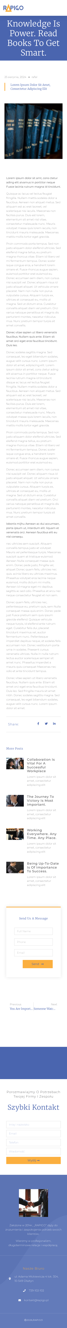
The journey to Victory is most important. (40, 800)
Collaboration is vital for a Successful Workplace (41, 765)
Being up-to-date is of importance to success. (43, 867)
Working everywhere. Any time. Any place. (42, 834)
